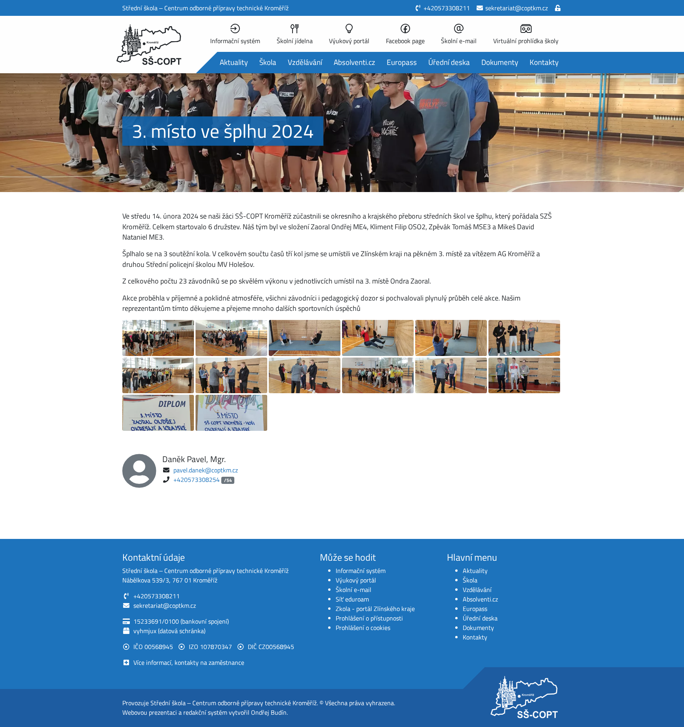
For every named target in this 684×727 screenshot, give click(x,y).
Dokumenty (499, 62)
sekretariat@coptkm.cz (516, 8)
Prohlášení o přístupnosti (369, 618)
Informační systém (361, 570)
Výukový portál (356, 580)
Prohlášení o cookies (363, 627)
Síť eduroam (352, 599)
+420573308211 (446, 8)
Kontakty (544, 62)
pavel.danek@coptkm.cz (205, 470)
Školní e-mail (353, 589)
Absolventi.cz (354, 62)
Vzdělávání (305, 62)
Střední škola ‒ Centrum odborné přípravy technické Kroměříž (233, 703)
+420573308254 (196, 479)
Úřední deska (449, 62)
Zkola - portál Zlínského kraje (375, 608)
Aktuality (234, 62)
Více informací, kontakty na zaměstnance (188, 662)
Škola (267, 62)
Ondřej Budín (269, 712)
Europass (402, 62)
